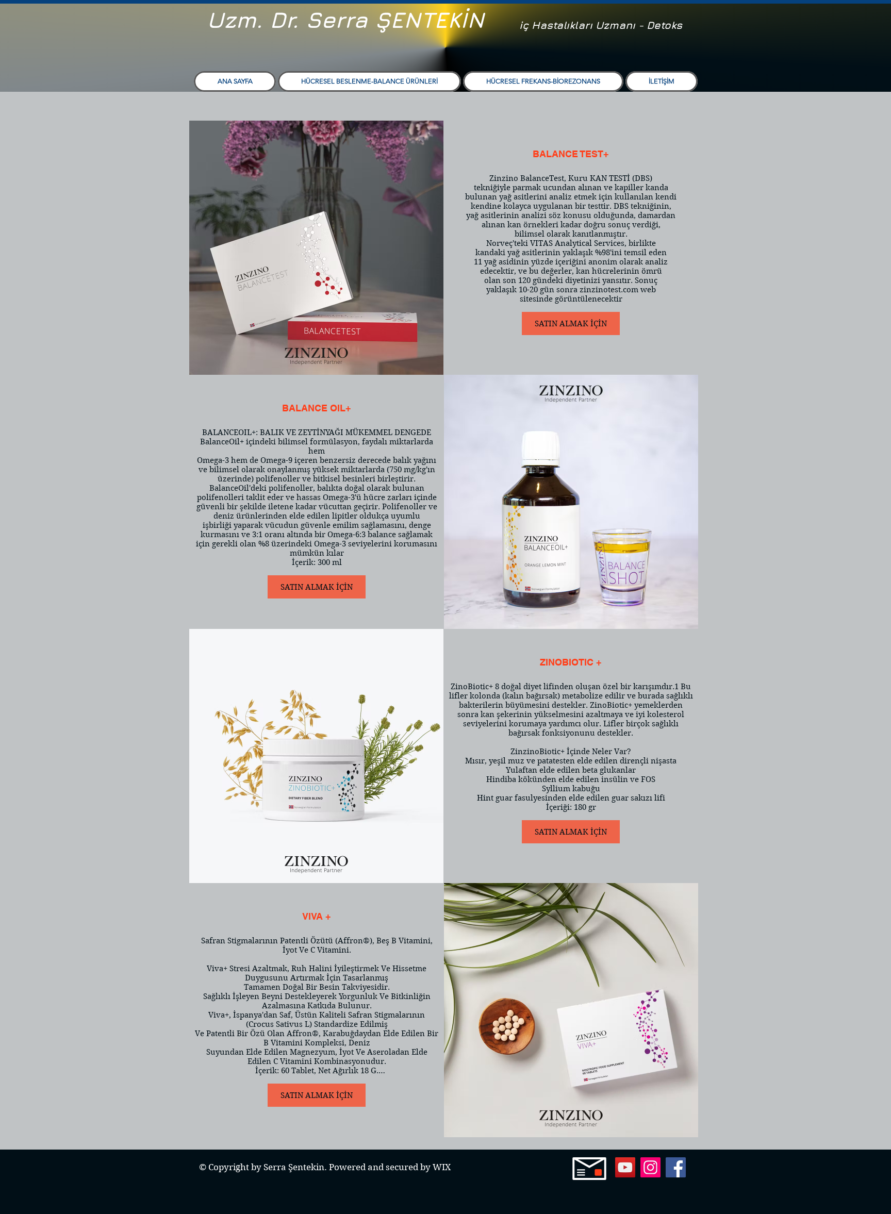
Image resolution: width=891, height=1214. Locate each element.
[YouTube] (625, 1167)
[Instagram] (650, 1167)
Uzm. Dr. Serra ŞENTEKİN (345, 19)
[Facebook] (676, 1167)
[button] (369, 81)
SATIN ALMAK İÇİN (571, 323)
